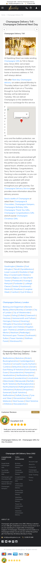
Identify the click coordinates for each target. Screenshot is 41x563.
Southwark (30, 335)
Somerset (7, 392)
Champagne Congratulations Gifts (19, 213)
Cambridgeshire (27, 361)
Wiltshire (8, 404)
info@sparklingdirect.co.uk (16, 3)
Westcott (8, 289)
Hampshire (29, 372)
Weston (26, 275)
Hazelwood (25, 286)
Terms (31, 480)
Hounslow (17, 324)
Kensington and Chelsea (13, 327)
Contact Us (32, 467)
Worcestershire (19, 404)
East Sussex (30, 369)
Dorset (32, 366)
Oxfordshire (8, 389)
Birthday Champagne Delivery (19, 465)
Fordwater (18, 283)
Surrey (26, 395)
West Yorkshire (31, 401)
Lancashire (8, 378)
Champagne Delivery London (16, 302)
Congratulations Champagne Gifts (20, 479)
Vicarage (27, 280)
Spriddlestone (27, 269)
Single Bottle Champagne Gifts (5, 465)
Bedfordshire (8, 358)
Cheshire (7, 364)
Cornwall (16, 364)
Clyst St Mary (26, 292)
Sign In (36, 8)
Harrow (15, 321)
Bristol (28, 358)
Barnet (28, 307)
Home (3, 15)
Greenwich (31, 315)
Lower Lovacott (11, 272)
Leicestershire (20, 378)
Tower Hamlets (16, 338)
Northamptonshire (26, 384)
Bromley (19, 309)
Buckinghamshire (10, 361)
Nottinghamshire (26, 386)
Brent (12, 309)
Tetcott (16, 269)
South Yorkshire (19, 392)
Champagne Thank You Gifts (16, 210)
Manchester (9, 381)
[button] (21, 120)
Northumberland (10, 386)
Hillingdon (7, 324)
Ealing (14, 315)
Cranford (14, 292)
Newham (14, 332)
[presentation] (4, 29)
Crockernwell (15, 275)
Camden (28, 309)
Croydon (6, 315)
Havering (24, 321)
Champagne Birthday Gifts (16, 207)
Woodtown (18, 289)
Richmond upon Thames (13, 335)
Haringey (7, 321)
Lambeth (20, 329)
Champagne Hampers (24, 204)
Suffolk (18, 395)
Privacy (31, 477)
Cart (30, 8)
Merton (6, 332)
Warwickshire (19, 398)
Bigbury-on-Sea (20, 277)
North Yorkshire (9, 384)
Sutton (5, 338)
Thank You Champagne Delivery (19, 506)
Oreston (15, 286)
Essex (5, 372)
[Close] (26, 114)
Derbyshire (16, 366)
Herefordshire (9, 375)
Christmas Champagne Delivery (19, 472)
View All (35, 412)
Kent (31, 375)
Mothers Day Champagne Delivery (19, 492)
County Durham (28, 364)
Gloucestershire (16, 372)
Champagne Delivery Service (17, 188)
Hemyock (8, 283)
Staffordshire (8, 395)
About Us (32, 464)
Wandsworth (15, 341)
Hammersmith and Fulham (23, 318)
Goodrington (9, 266)
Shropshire (27, 389)
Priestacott (17, 280)
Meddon (20, 266)
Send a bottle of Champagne (16, 198)
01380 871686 (31, 3)
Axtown (7, 277)
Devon (25, 366)
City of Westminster (21, 312)
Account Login (33, 461)
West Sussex (18, 401)
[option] (20, 425)
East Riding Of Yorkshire (13, 369)
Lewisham (30, 329)
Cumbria (6, 366)
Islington (27, 324)
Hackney (7, 318)
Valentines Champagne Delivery (19, 499)
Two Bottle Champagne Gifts (5, 472)
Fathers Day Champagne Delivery (19, 486)
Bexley (6, 309)
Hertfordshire (22, 375)
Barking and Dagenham (13, 307)
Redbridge (24, 332)
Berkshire (19, 358)
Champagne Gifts (12, 61)
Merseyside (21, 381)
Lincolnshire (33, 378)
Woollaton (23, 272)
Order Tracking (33, 475)
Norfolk (30, 381)
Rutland (17, 389)
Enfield (22, 315)
